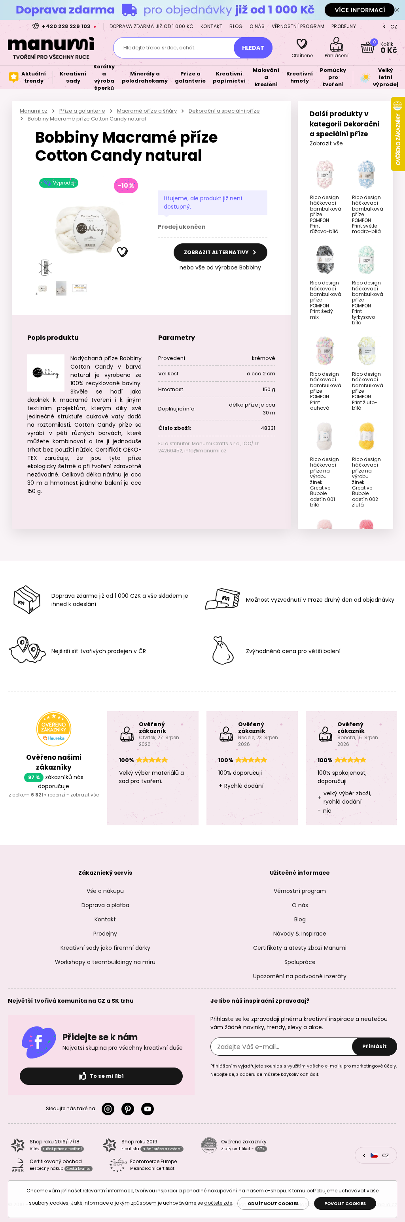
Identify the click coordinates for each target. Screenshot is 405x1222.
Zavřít (397, 10)
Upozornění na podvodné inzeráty (299, 976)
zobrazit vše (84, 794)
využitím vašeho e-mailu (315, 1066)
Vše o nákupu (105, 891)
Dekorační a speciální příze (224, 111)
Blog (236, 26)
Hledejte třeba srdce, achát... (160, 47)
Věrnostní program (298, 26)
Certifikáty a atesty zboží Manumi (299, 948)
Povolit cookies (345, 1203)
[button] (122, 252)
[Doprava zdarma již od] (202, 9)
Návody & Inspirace (299, 934)
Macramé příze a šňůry (147, 111)
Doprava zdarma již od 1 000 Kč (152, 26)
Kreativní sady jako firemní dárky (105, 948)
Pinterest (129, 1109)
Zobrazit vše (326, 143)
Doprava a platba (105, 905)
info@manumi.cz (205, 450)
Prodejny (343, 26)
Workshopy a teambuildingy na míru (105, 962)
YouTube (149, 1109)
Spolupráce (300, 962)
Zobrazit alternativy (217, 252)
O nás (257, 26)
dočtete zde (218, 1202)
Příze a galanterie (82, 111)
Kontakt (212, 26)
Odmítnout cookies (273, 1203)
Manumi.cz (33, 111)
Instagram (109, 1109)
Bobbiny (250, 267)
